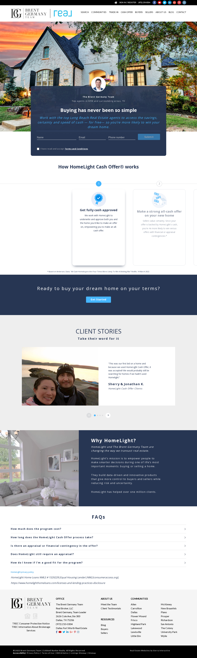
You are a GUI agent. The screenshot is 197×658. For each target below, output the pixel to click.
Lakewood (136, 628)
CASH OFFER (127, 12)
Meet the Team (109, 604)
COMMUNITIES (99, 12)
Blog (103, 624)
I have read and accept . (64, 149)
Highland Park (138, 624)
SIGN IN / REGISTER (127, 2)
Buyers (104, 628)
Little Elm (136, 635)
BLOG (171, 12)
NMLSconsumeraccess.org (102, 577)
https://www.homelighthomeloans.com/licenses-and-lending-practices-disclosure (58, 583)
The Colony (167, 628)
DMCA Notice (62, 653)
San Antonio (167, 624)
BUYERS (139, 12)
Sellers (104, 632)
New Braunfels (169, 608)
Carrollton (136, 608)
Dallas (134, 612)
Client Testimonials (111, 608)
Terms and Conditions (76, 149)
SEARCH (85, 12)
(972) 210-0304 (144, 2)
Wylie (164, 635)
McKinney (166, 604)
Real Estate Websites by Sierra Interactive (150, 651)
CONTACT (181, 12)
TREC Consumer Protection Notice (31, 623)
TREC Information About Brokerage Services (31, 628)
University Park (169, 631)
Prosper (165, 616)
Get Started (98, 299)
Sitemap (92, 653)
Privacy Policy (33, 653)
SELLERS (149, 12)
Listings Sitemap (78, 653)
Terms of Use (48, 653)
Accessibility (19, 653)
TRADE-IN (113, 12)
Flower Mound (138, 616)
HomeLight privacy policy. (22, 572)
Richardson (167, 620)
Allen (133, 604)
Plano (164, 612)
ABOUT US (161, 12)
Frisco (134, 620)
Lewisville (136, 631)
